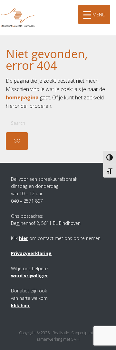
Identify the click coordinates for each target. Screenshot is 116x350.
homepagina (22, 97)
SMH (24, 9)
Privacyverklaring (31, 253)
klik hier (20, 305)
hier (23, 238)
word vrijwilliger (29, 275)
